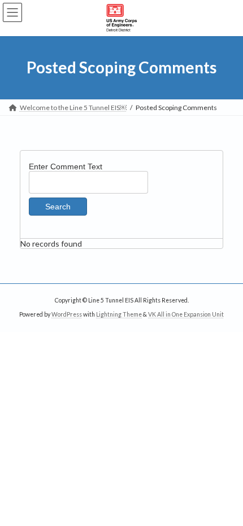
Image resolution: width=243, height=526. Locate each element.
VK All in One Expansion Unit (186, 314)
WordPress (66, 314)
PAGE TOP (225, 498)
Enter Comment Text (65, 166)
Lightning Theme (119, 314)
